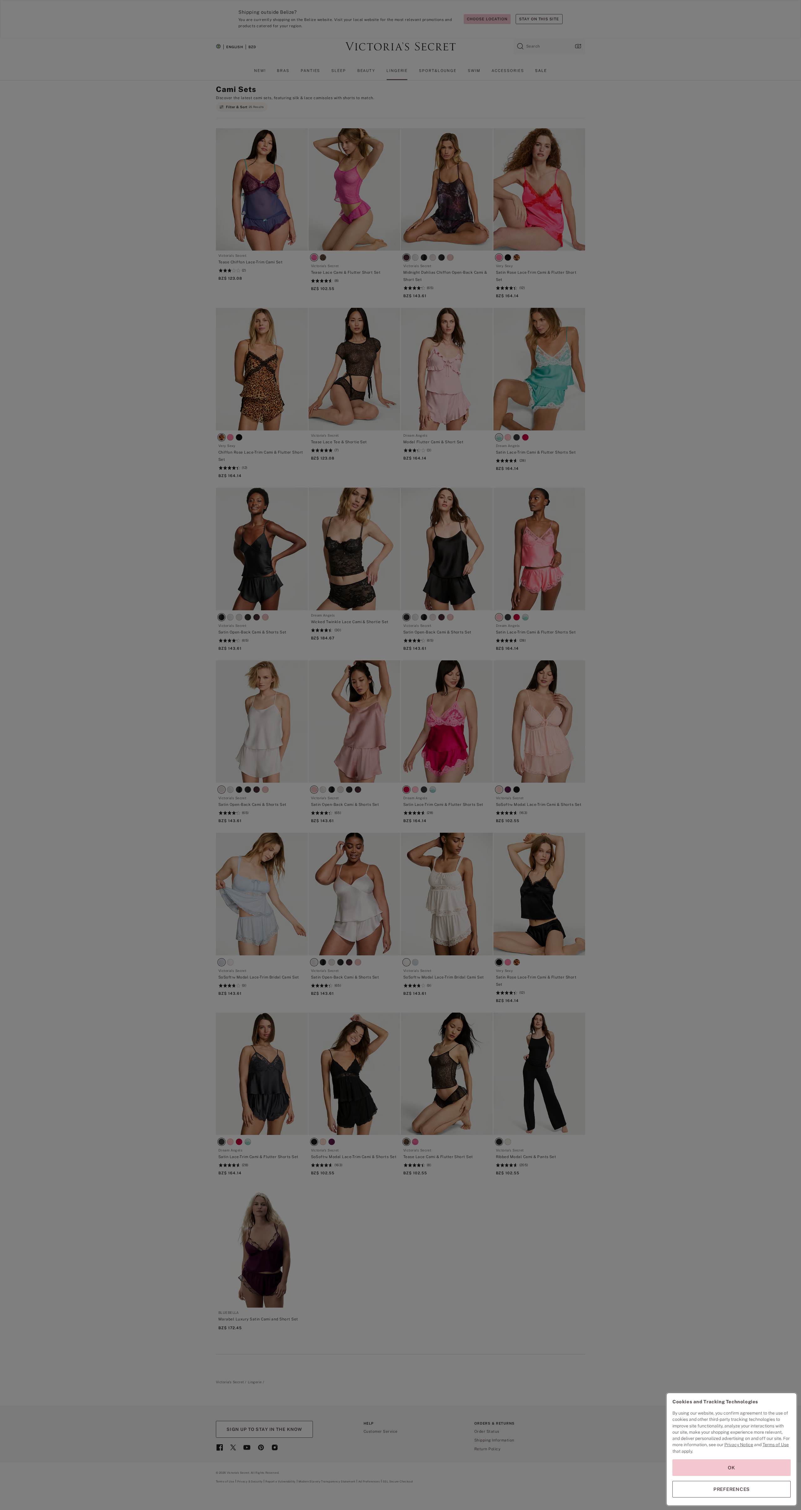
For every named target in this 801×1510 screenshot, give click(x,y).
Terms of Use (776, 1444)
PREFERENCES (731, 1489)
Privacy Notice (738, 1444)
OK (731, 1467)
